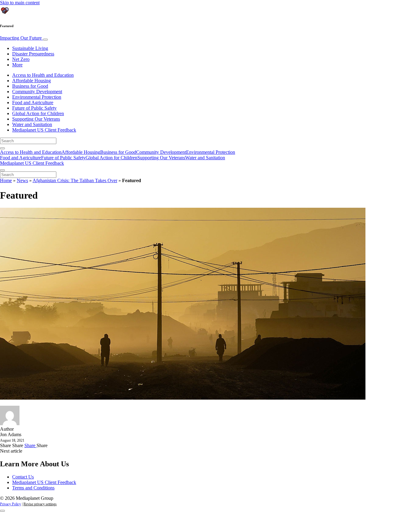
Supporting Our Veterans (36, 119)
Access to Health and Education (43, 75)
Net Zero (21, 59)
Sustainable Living (30, 48)
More (17, 64)
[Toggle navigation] (45, 40)
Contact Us (23, 476)
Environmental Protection (36, 97)
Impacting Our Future (21, 38)
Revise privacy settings (40, 504)
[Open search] (2, 148)
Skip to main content (20, 2)
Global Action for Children (38, 113)
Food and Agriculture (32, 102)
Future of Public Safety (34, 108)
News (22, 180)
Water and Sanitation (32, 124)
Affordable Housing (31, 80)
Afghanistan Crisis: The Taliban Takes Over (75, 180)
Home (6, 180)
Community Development (37, 91)
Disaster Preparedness (33, 53)
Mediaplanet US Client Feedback (44, 129)
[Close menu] (2, 170)
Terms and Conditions (33, 487)
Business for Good (30, 86)
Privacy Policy (10, 504)
